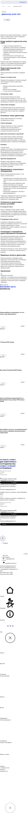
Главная (3, 6)
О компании (3, 674)
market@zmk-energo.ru (10, 563)
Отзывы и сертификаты (6, 742)
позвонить (2, 769)
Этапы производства (5, 720)
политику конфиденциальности (8, 489)
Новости (9, 6)
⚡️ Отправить (14, 482)
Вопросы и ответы (4, 754)
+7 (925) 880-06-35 (9, 559)
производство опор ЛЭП (7, 275)
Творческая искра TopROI (6, 574)
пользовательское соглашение (7, 486)
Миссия (2, 707)
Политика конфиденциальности (8, 566)
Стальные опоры (5, 147)
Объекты (2, 696)
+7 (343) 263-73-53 (22, 2)
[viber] (14, 787)
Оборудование (3, 718)
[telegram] (14, 798)
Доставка (2, 663)
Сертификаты (3, 740)
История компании (4, 676)
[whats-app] (14, 777)
